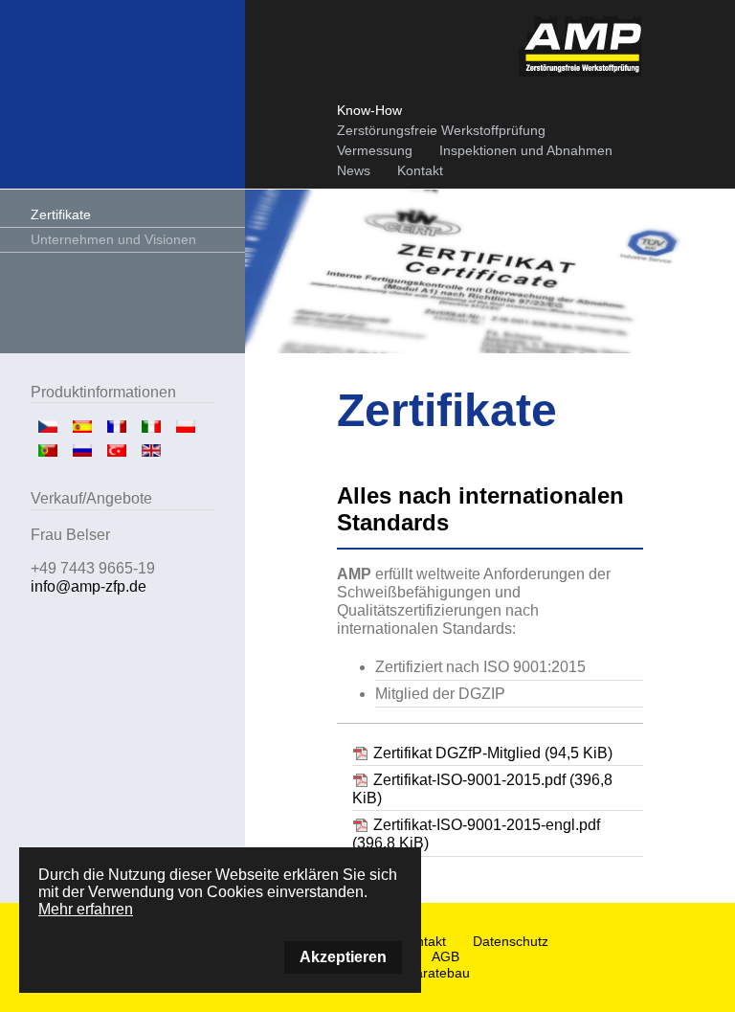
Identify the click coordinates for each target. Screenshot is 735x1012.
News (353, 170)
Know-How (369, 110)
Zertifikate (61, 214)
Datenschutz (510, 941)
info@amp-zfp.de (88, 586)
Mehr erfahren (85, 909)
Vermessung (374, 150)
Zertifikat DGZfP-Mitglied (492, 753)
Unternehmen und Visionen (113, 239)
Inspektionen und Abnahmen (525, 150)
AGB (445, 956)
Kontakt (420, 170)
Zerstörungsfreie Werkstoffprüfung (441, 130)
